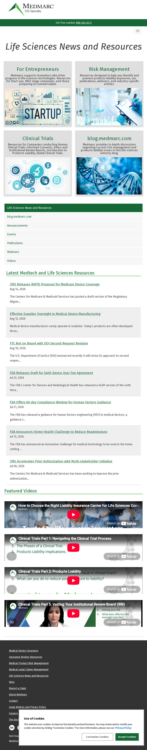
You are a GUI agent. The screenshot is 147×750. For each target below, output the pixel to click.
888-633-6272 (84, 23)
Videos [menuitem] (11, 261)
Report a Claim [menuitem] (17, 688)
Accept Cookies (127, 737)
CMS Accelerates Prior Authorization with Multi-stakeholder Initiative (61, 461)
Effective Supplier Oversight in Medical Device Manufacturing (55, 314)
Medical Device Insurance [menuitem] (23, 650)
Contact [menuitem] (13, 701)
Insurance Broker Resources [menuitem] (25, 657)
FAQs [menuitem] (12, 682)
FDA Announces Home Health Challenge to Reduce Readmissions (58, 431)
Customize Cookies (97, 737)
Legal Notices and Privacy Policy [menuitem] (27, 707)
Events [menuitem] (11, 234)
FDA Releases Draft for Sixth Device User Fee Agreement (51, 373)
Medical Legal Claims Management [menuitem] (28, 669)
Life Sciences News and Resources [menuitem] (29, 208)
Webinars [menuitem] (13, 252)
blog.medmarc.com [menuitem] (19, 217)
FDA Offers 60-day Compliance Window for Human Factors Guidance (60, 402)
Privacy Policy (123, 728)
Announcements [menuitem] (17, 225)
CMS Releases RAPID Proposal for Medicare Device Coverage (54, 284)
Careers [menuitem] (13, 713)
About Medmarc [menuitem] (18, 694)
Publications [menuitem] (15, 243)
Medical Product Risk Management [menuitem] (29, 663)
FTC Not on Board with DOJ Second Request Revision (49, 343)
